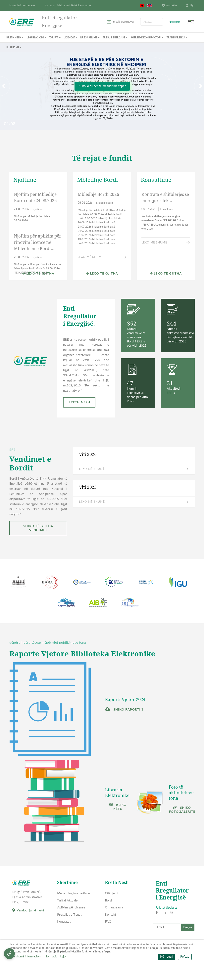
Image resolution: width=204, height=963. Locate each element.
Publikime (12, 47)
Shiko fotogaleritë (182, 809)
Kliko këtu (120, 806)
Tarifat (53, 37)
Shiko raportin (127, 709)
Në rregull (166, 956)
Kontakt (110, 914)
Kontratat (64, 921)
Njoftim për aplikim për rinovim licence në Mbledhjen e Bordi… (37, 242)
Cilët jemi (111, 893)
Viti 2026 (88, 454)
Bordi (109, 900)
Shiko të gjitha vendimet (38, 528)
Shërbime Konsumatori (145, 37)
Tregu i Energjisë (114, 37)
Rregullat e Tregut (69, 914)
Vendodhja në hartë (30, 910)
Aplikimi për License (71, 907)
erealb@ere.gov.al (123, 22)
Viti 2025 (88, 487)
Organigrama (114, 907)
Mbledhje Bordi (104, 203)
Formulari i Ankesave (22, 5)
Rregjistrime (88, 37)
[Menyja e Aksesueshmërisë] (9, 953)
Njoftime (37, 209)
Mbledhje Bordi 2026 (98, 194)
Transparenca (176, 37)
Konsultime (166, 209)
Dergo (187, 927)
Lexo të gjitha (39, 273)
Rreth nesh (13, 37)
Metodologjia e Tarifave (73, 893)
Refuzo (184, 956)
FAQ (108, 921)
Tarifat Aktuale (67, 900)
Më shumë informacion (25, 956)
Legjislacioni (35, 37)
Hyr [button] (192, 5)
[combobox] (151, 21)
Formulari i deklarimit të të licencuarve (68, 5)
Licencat (69, 37)
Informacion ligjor (55, 956)
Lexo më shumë (90, 257)
